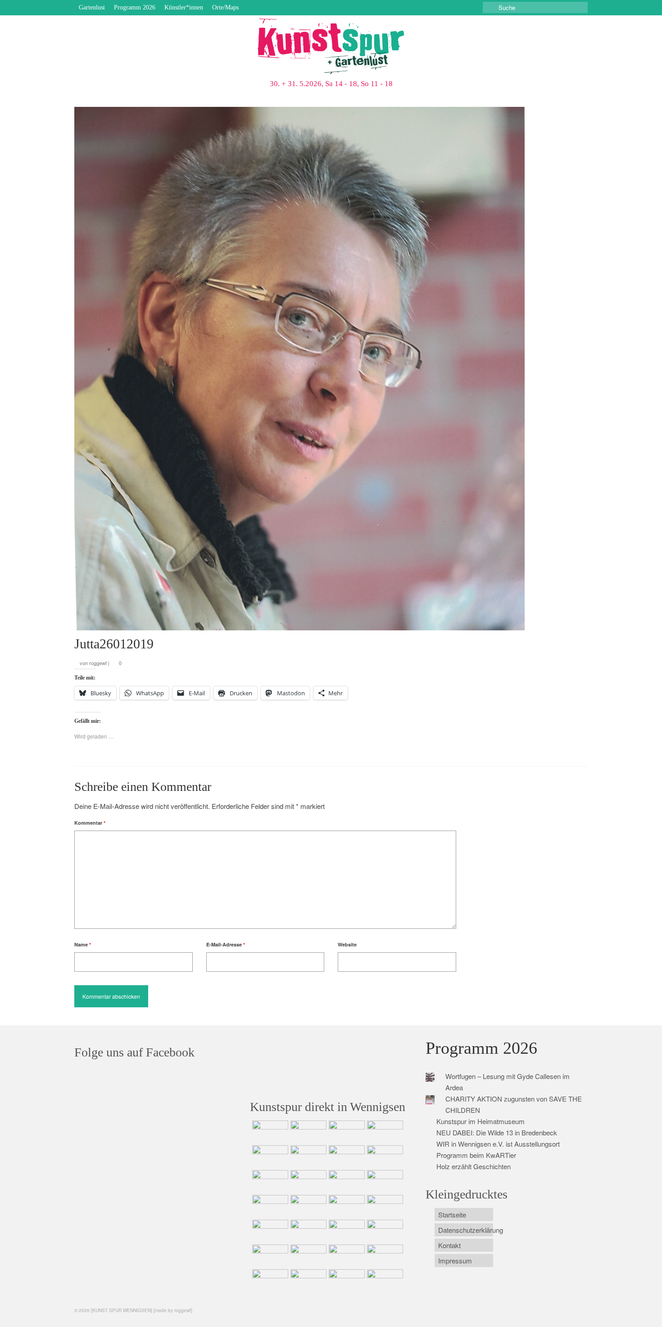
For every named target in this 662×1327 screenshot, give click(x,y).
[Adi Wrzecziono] (345, 1206)
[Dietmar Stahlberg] (384, 1181)
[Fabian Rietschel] (269, 1156)
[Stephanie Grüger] (307, 1255)
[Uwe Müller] (269, 1231)
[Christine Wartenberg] (307, 1156)
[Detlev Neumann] (307, 1280)
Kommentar (89, 822)
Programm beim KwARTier (476, 1155)
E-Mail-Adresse (225, 944)
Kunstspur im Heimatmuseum (480, 1121)
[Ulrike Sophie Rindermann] (345, 1156)
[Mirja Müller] (345, 1181)
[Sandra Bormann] (269, 1280)
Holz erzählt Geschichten (473, 1166)
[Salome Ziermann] (307, 1131)
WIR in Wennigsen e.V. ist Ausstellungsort (498, 1143)
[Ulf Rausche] (384, 1131)
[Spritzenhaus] (384, 1280)
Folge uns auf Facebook (134, 1052)
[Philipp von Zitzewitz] (269, 1206)
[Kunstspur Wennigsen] (331, 47)
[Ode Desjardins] (345, 1255)
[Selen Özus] (345, 1231)
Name (82, 944)
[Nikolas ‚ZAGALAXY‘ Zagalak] (269, 1181)
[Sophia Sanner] (307, 1206)
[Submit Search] (489, 7)
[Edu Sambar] (269, 1131)
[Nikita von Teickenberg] (269, 1255)
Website (347, 944)
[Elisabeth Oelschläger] (345, 1280)
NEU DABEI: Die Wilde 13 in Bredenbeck (496, 1132)
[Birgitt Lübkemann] (307, 1181)
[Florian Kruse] (384, 1255)
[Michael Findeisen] (384, 1206)
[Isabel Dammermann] (345, 1131)
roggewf (98, 662)
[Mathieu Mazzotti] (384, 1156)
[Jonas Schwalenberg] (384, 1231)
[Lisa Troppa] (307, 1231)
